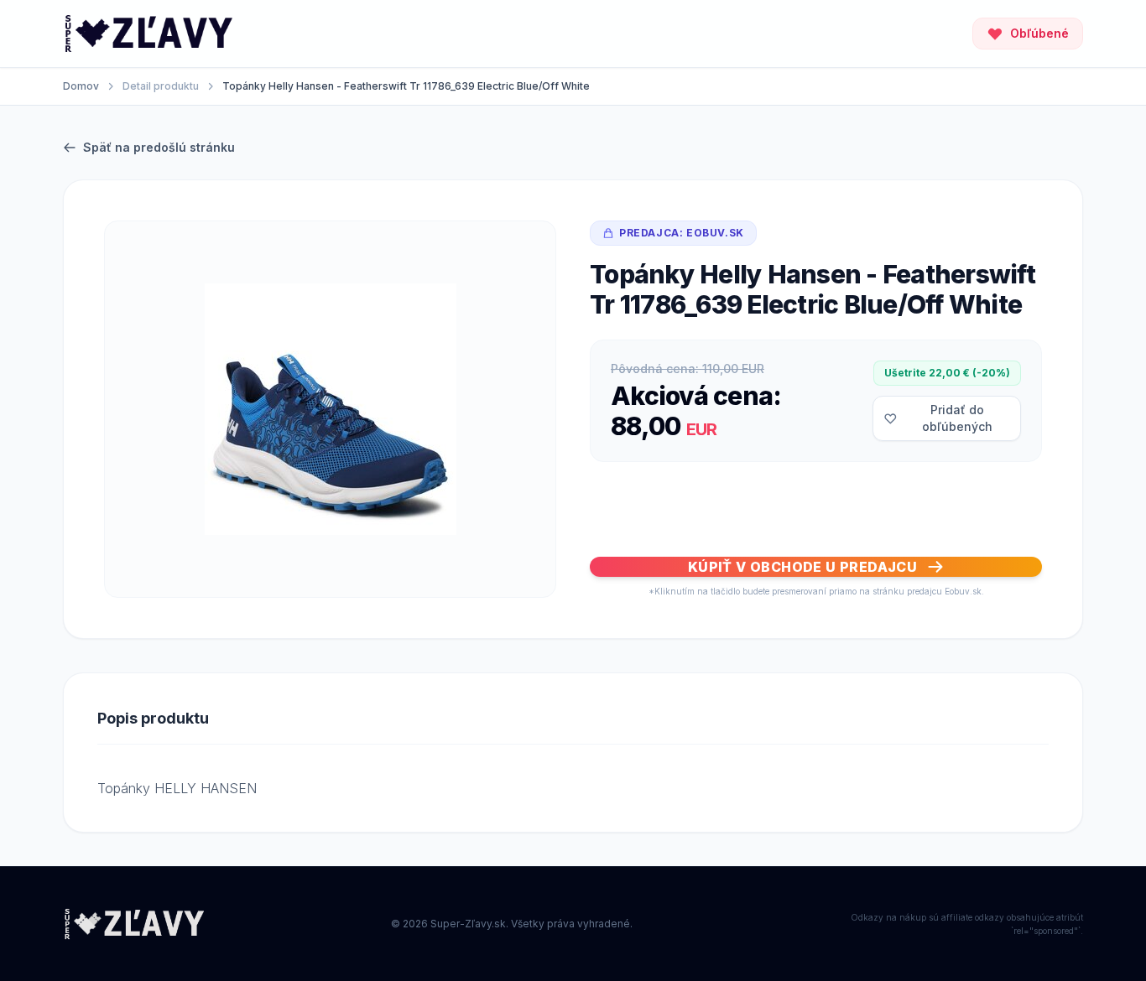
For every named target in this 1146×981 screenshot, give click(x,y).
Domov (81, 86)
